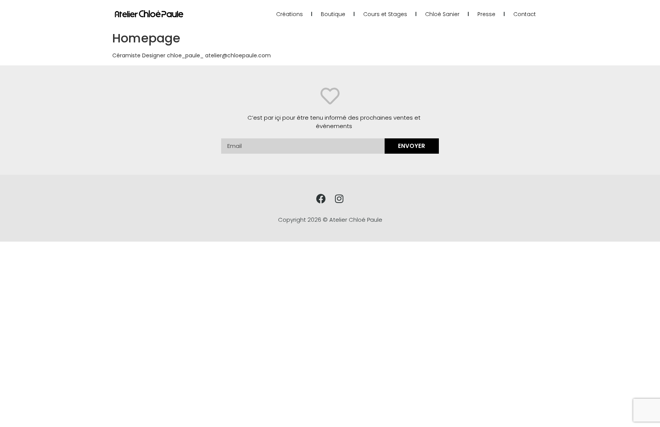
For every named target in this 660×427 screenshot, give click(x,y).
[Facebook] (321, 198)
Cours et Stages (385, 14)
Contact (524, 14)
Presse (486, 14)
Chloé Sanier (442, 14)
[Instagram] (339, 198)
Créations (289, 14)
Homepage (146, 38)
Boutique (333, 14)
